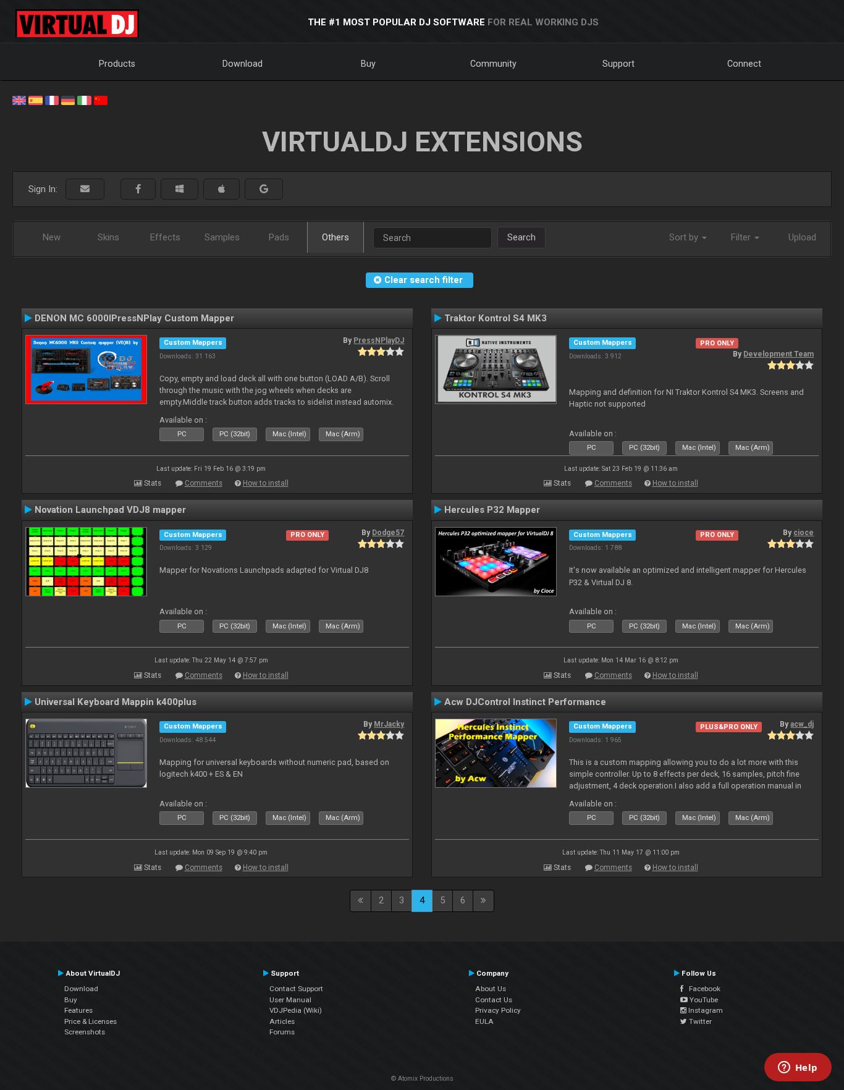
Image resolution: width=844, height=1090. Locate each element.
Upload (802, 237)
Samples (222, 237)
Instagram (704, 1010)
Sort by (685, 237)
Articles (282, 1021)
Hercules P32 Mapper (492, 509)
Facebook (701, 988)
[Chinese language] (101, 99)
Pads (279, 237)
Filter (742, 237)
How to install (266, 483)
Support (618, 64)
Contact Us (493, 999)
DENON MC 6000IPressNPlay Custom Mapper (134, 318)
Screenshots (84, 1032)
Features (78, 1010)
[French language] (52, 99)
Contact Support (296, 988)
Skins (108, 237)
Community (493, 64)
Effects (165, 237)
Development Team (778, 354)
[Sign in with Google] (264, 189)
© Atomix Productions (422, 1079)
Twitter (699, 1021)
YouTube (703, 999)
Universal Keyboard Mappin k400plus (115, 702)
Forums (282, 1032)
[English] (19, 99)
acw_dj (802, 724)
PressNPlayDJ (378, 340)
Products (117, 64)
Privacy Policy (498, 1010)
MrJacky (389, 724)
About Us (490, 988)
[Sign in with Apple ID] (221, 189)
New (52, 237)
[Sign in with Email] (84, 189)
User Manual (290, 999)
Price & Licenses (90, 1021)
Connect (744, 64)
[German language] (68, 99)
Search (521, 237)
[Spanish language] (35, 99)
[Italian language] (84, 99)
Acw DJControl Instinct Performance (525, 702)
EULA (484, 1021)
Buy (368, 64)
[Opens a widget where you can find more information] (798, 1068)
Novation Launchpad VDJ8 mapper (110, 509)
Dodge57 (388, 532)
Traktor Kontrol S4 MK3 (495, 318)
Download (242, 64)
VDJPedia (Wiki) (295, 1010)
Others (335, 237)
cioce (803, 532)
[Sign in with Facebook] (138, 189)
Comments (203, 483)
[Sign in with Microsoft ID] (179, 189)
